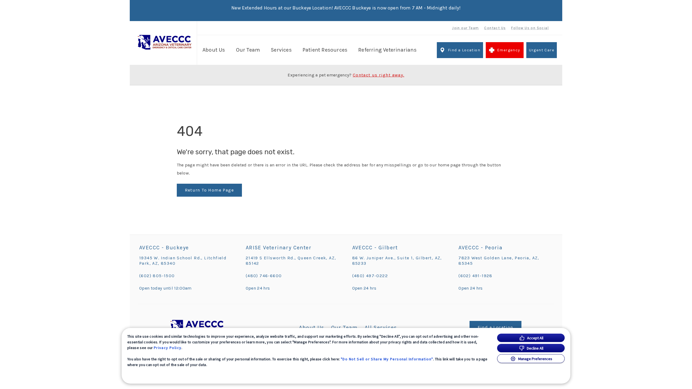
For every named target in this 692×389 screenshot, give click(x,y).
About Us (213, 50)
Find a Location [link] (464, 50)
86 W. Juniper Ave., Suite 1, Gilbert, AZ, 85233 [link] (397, 260)
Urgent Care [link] (541, 50)
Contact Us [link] (495, 28)
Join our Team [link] (465, 28)
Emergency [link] (508, 50)
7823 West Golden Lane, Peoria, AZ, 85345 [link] (498, 260)
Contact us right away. (378, 75)
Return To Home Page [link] (209, 190)
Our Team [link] (248, 50)
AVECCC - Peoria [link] (480, 247)
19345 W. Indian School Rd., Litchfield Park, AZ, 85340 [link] (183, 260)
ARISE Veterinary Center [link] (278, 247)
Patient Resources (324, 50)
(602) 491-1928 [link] (475, 275)
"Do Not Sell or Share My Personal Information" (387, 359)
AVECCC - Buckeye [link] (164, 247)
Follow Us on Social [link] (530, 28)
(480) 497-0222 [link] (370, 275)
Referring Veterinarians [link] (387, 50)
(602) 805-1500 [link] (157, 275)
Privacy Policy (168, 347)
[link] (164, 42)
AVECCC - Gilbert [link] (375, 247)
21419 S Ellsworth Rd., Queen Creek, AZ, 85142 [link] (291, 260)
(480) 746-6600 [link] (264, 275)
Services (281, 50)
